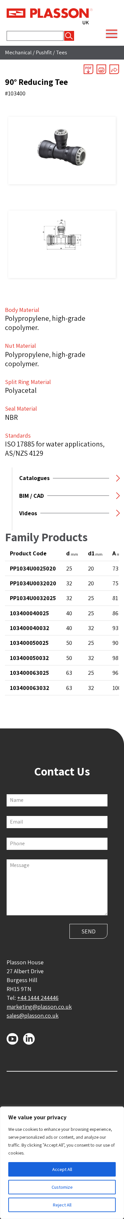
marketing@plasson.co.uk (39, 1006)
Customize (62, 1187)
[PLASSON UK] (50, 15)
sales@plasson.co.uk (33, 1015)
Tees (61, 52)
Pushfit (44, 52)
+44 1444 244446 (38, 998)
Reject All (62, 1205)
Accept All (62, 1169)
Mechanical (18, 52)
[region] (62, 1162)
